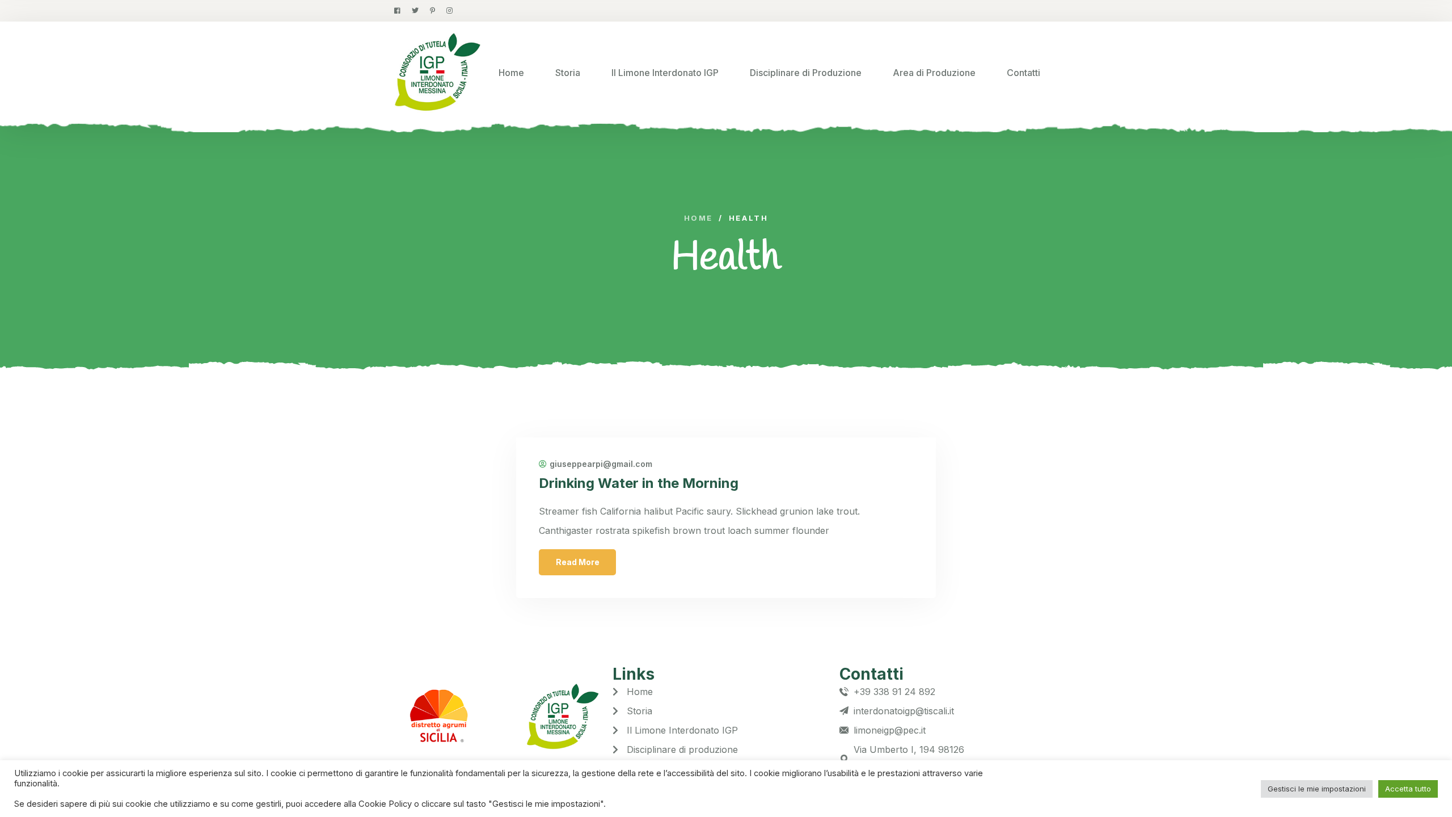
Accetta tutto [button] (1408, 788)
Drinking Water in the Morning (638, 483)
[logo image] (437, 72)
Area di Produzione (934, 72)
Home (511, 72)
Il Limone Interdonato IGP (665, 72)
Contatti (1023, 72)
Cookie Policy (386, 804)
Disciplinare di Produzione (806, 72)
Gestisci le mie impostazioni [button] (1317, 788)
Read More (578, 562)
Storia (567, 72)
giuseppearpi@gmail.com (601, 464)
